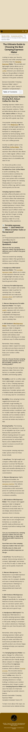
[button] (23, 31)
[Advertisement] (14, 15)
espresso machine (8, 484)
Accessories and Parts (17, 36)
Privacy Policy (13, 727)
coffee (4, 71)
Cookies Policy (20, 727)
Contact (14, 728)
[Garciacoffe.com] (2, 31)
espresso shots (7, 297)
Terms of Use (7, 727)
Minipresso (14, 125)
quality (4, 310)
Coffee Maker (14, 147)
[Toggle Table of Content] (19, 92)
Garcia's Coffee (6, 36)
